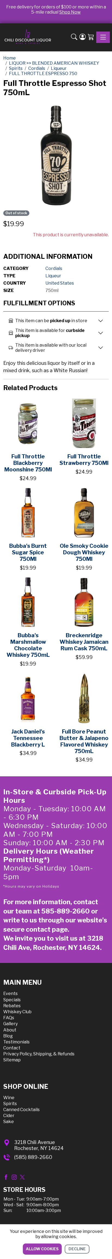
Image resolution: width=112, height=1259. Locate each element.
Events (10, 993)
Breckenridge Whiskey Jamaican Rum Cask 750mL (84, 642)
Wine (8, 1097)
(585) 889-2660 (33, 1157)
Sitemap (12, 1059)
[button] (74, 37)
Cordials (53, 268)
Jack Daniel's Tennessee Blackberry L (28, 738)
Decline (77, 1248)
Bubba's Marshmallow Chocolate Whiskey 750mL (28, 645)
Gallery (10, 1023)
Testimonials (16, 1041)
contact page (47, 929)
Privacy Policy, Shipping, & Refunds (38, 1053)
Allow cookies (42, 1248)
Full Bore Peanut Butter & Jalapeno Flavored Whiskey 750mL (84, 741)
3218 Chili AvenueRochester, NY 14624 (39, 1145)
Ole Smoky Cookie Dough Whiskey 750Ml (84, 552)
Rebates (12, 1005)
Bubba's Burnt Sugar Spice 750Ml (28, 552)
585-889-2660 (65, 911)
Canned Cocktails (21, 1109)
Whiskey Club (17, 1011)
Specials (12, 999)
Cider (8, 1115)
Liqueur (53, 275)
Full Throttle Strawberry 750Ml (84, 459)
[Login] (82, 37)
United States (59, 283)
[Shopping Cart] (91, 37)
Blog (8, 1036)
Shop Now (70, 12)
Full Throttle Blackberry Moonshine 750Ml (28, 463)
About (9, 1030)
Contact (11, 1047)
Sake (8, 1121)
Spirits (10, 1103)
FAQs (8, 1017)
